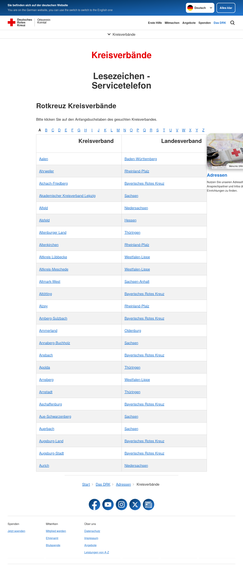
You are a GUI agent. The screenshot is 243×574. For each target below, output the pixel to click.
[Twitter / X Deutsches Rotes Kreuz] (135, 504)
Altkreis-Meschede (53, 269)
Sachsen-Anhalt (137, 281)
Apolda (44, 367)
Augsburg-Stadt (51, 453)
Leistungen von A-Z (96, 552)
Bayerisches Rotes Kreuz (144, 183)
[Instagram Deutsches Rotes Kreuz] (121, 504)
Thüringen (132, 232)
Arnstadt (45, 391)
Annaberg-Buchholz (54, 342)
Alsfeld (44, 220)
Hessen (130, 220)
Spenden (205, 23)
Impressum (91, 538)
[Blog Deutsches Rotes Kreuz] (148, 504)
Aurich (44, 465)
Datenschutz (92, 531)
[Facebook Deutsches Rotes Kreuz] (94, 504)
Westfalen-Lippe (137, 256)
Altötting (45, 293)
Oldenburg (133, 330)
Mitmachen (172, 23)
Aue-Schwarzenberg (55, 416)
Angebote (189, 23)
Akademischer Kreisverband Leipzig (67, 195)
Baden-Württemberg (141, 158)
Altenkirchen (49, 244)
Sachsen (131, 195)
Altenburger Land (52, 232)
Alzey (43, 305)
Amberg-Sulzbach (53, 318)
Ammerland (48, 330)
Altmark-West (49, 281)
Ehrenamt (52, 538)
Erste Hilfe (155, 23)
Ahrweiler (46, 170)
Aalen (43, 158)
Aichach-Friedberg (53, 183)
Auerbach (46, 428)
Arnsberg (46, 379)
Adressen (217, 175)
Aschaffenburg (50, 404)
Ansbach (46, 354)
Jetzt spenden (16, 531)
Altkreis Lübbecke (53, 256)
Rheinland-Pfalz (137, 170)
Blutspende (53, 545)
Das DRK (220, 23)
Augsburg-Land (51, 440)
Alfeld (43, 207)
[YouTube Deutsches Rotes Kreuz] (108, 504)
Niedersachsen (136, 207)
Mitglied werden (56, 531)
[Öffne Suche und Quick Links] (232, 23)
